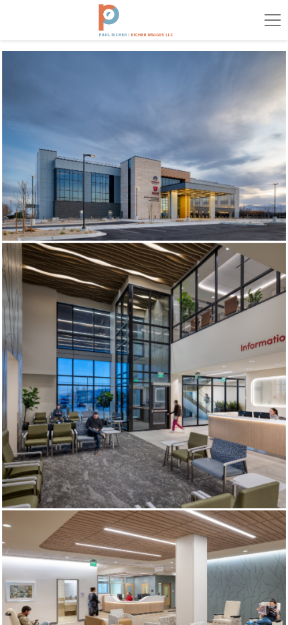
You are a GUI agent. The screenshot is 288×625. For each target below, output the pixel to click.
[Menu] (272, 20)
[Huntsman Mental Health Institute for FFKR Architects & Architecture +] (144, 146)
